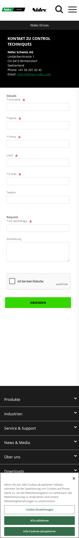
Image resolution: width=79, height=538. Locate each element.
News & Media (17, 442)
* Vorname (13, 99)
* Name (11, 118)
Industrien (13, 413)
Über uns (12, 456)
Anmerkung (14, 239)
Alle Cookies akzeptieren (39, 531)
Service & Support (20, 428)
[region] (39, 505)
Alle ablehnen (39, 520)
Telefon (11, 192)
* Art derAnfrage (17, 221)
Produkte (12, 399)
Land (10, 155)
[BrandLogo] (13, 10)
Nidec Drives (39, 25)
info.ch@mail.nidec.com (34, 74)
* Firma (11, 137)
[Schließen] (74, 478)
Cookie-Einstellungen (40, 509)
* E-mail (11, 174)
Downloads (14, 471)
